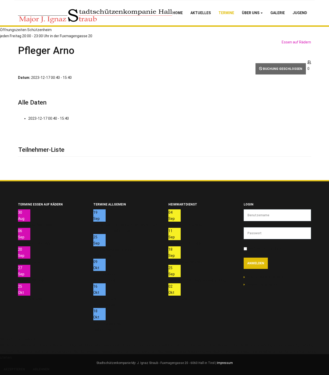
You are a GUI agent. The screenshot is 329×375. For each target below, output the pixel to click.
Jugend (300, 13)
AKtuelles (200, 13)
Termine (226, 13)
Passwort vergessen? (262, 284)
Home (177, 13)
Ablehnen (41, 369)
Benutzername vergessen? (265, 277)
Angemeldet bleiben (265, 248)
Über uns (251, 13)
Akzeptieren (14, 369)
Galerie (277, 13)
